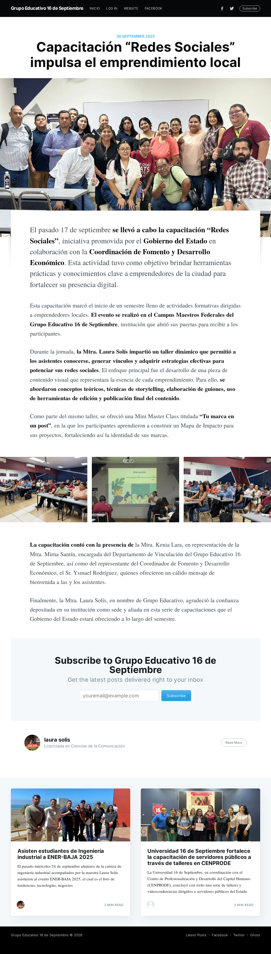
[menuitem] (95, 8)
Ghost (255, 935)
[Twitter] (233, 8)
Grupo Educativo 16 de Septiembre (47, 8)
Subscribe (249, 8)
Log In (111, 8)
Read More (233, 743)
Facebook (153, 8)
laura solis (57, 740)
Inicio (95, 8)
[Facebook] (222, 8)
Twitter (239, 935)
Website (131, 8)
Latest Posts (196, 935)
